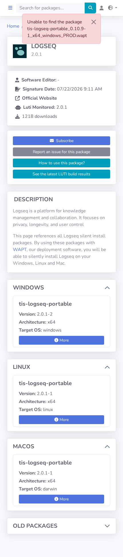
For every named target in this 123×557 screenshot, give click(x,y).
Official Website (39, 98)
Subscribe (64, 140)
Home (13, 26)
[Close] (94, 22)
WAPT (20, 249)
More (63, 340)
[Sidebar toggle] (10, 8)
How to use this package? (62, 163)
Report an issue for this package (61, 152)
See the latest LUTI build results (61, 174)
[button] (111, 8)
